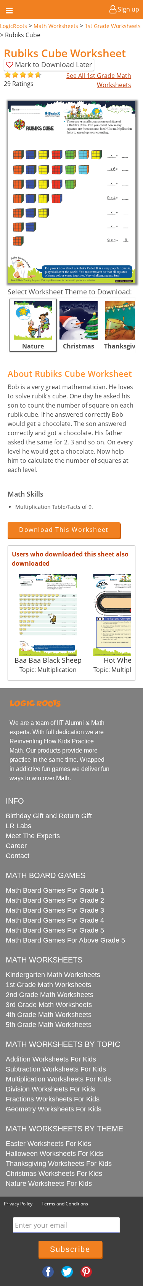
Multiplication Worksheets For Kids (58, 1079)
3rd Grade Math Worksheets (49, 1005)
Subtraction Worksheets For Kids (56, 1069)
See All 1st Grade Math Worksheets (98, 80)
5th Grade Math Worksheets (49, 1024)
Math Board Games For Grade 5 (55, 930)
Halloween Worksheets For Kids (54, 1153)
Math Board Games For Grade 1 (55, 890)
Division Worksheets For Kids (50, 1089)
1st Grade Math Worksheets (48, 985)
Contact (17, 856)
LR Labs (18, 826)
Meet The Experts (33, 836)
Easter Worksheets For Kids (48, 1143)
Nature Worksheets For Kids (49, 1183)
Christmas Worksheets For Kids (54, 1173)
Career (16, 846)
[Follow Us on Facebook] (48, 1271)
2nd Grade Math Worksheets (49, 995)
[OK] (7, 75)
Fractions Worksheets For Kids (53, 1099)
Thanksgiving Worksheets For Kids (59, 1163)
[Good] (11, 75)
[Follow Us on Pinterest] (86, 1271)
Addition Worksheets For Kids (51, 1059)
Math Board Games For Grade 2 (55, 900)
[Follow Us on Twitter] (67, 1271)
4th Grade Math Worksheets (49, 1015)
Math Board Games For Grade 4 (55, 920)
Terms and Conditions (65, 1203)
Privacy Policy (18, 1203)
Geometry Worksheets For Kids (53, 1109)
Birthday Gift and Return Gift (49, 816)
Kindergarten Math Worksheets (53, 975)
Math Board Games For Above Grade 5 (65, 940)
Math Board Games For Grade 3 (55, 910)
